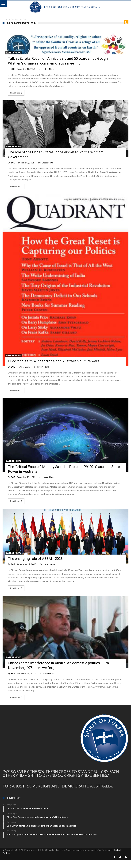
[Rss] (125, 857)
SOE (13, 69)
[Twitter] (120, 857)
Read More (15, 93)
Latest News (13, 53)
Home (5, 19)
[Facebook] (114, 857)
